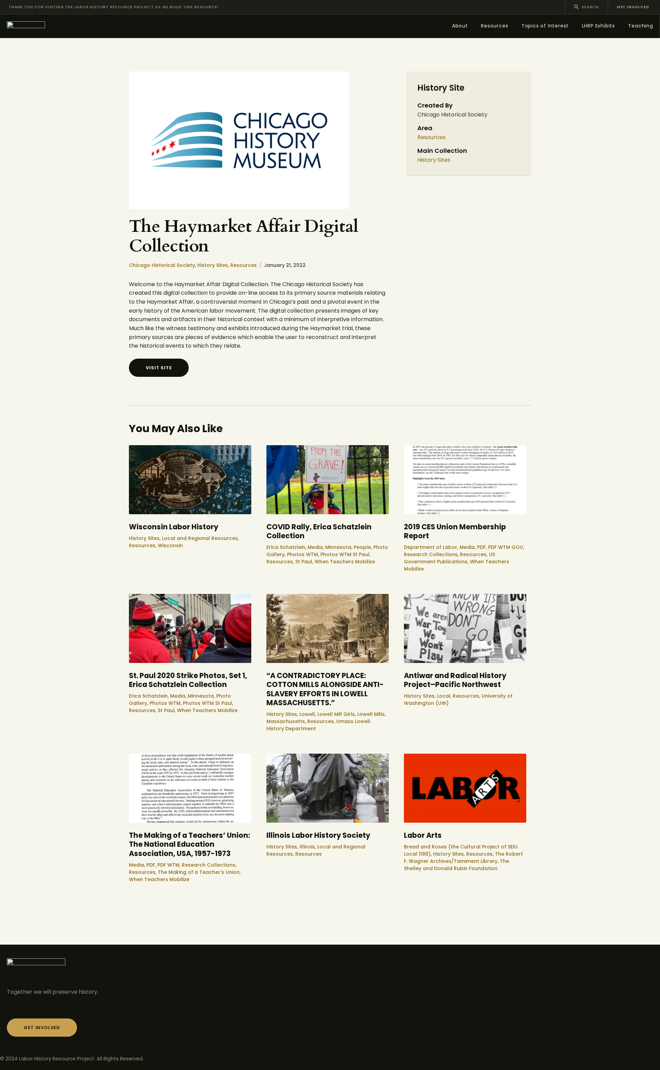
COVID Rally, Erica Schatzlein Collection (319, 531)
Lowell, (308, 714)
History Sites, (213, 265)
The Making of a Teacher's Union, (199, 872)
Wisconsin (170, 545)
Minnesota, (339, 547)
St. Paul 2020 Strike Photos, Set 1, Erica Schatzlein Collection (188, 680)
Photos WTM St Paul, (345, 554)
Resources (243, 265)
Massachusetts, (286, 721)
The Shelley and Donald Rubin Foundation (456, 865)
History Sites (433, 160)
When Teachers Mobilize (345, 561)
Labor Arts (423, 835)
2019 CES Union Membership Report (455, 531)
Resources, (143, 545)
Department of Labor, (432, 547)
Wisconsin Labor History (173, 527)
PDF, (482, 547)
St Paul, (305, 561)
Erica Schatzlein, (287, 547)
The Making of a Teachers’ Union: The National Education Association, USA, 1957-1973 (189, 844)
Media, (316, 547)
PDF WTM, (169, 864)
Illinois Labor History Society (318, 835)
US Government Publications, (449, 558)
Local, (445, 695)
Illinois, (308, 846)
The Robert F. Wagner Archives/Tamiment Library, (463, 858)
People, (363, 547)
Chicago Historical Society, (163, 265)
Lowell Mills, (371, 714)
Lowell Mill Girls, (337, 714)
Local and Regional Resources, (200, 538)
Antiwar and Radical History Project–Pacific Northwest (455, 680)
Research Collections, (432, 554)
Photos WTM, (303, 554)
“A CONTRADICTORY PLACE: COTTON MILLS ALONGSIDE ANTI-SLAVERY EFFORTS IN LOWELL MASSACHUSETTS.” (325, 689)
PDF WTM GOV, (506, 547)
